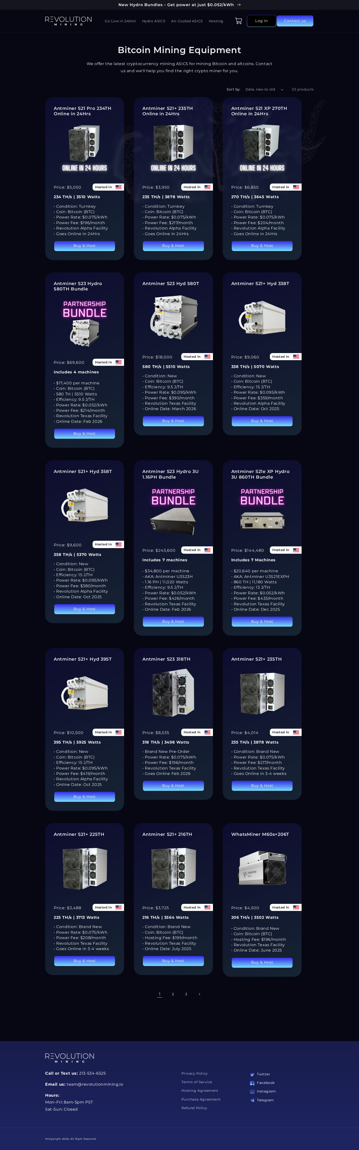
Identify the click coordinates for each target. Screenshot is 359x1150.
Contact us (295, 20)
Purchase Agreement (201, 1099)
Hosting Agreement (199, 1090)
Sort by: (234, 89)
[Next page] (199, 994)
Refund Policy (194, 1108)
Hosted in (103, 187)
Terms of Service (196, 1082)
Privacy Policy (194, 1073)
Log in (261, 20)
